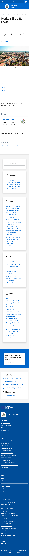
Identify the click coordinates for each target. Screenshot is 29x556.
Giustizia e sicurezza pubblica (8, 455)
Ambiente (3, 438)
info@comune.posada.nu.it (11, 512)
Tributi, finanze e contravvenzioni (9, 465)
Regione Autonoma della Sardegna (9, 2)
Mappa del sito (23, 550)
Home (2, 14)
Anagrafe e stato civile (6, 441)
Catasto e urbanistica (6, 448)
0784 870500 (9, 508)
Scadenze (3, 480)
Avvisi (12, 14)
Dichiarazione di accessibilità (8, 535)
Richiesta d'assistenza (6, 526)
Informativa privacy (6, 531)
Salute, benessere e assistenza (8, 462)
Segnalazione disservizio (7, 523)
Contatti (9, 552)
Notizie (2, 476)
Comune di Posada (8, 119)
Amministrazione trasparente (8, 528)
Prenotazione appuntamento (8, 521)
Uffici (2, 428)
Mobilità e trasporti (6, 460)
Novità (7, 14)
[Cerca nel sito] (25, 6)
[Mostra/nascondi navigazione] (3, 6)
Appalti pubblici (5, 443)
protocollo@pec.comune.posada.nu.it (10, 515)
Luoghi (2, 489)
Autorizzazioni (4, 446)
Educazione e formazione (7, 453)
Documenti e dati (5, 430)
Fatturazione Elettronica (7, 550)
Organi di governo (5, 423)
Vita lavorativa (4, 467)
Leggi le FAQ (4, 519)
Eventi (2, 491)
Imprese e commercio (6, 458)
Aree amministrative (6, 425)
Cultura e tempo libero (6, 450)
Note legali (3, 533)
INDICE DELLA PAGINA (6, 79)
